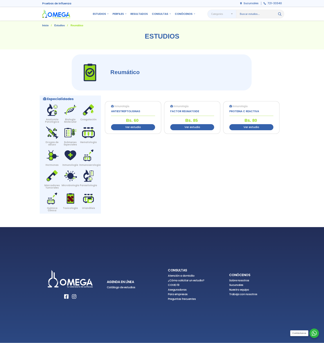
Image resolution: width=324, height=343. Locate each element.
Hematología (88, 142)
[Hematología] (88, 130)
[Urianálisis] (88, 196)
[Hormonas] (52, 153)
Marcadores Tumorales (52, 186)
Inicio (45, 25)
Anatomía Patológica (52, 120)
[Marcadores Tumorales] (52, 173)
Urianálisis (88, 208)
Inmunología (70, 165)
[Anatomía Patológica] (52, 107)
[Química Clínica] (52, 196)
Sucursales (236, 285)
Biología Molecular (70, 120)
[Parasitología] (88, 173)
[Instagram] (74, 296)
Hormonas (52, 165)
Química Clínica (52, 209)
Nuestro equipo (239, 290)
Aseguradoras (177, 290)
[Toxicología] (70, 196)
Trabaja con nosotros (243, 294)
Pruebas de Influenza (56, 3)
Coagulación (88, 119)
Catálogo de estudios (121, 287)
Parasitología (88, 185)
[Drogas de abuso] (52, 130)
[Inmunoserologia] (88, 153)
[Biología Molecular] (70, 107)
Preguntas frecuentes (182, 299)
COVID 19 (173, 285)
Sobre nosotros (239, 280)
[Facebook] (66, 296)
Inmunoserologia (90, 165)
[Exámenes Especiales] (70, 130)
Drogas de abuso (52, 143)
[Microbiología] (70, 173)
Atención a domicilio (181, 276)
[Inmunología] (70, 153)
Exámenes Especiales (70, 143)
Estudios (59, 25)
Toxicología (70, 208)
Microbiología (70, 185)
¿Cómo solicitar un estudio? (186, 280)
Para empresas (178, 294)
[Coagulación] (88, 107)
